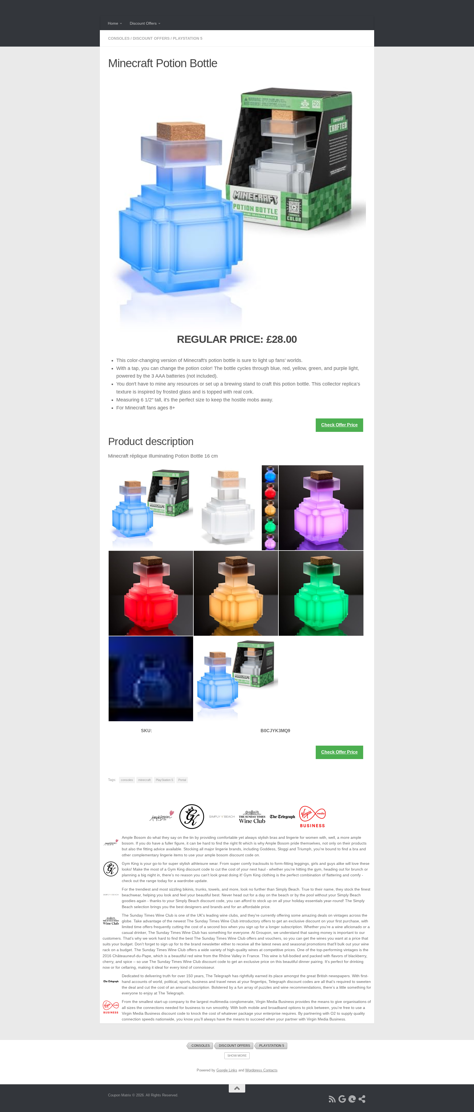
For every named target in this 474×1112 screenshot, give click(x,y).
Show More (237, 1055)
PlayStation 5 (187, 38)
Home (113, 23)
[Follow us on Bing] (352, 1099)
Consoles (118, 38)
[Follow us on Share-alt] (362, 1099)
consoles (127, 780)
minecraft (144, 780)
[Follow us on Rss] (332, 1099)
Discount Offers (143, 23)
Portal (182, 780)
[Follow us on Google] (342, 1099)
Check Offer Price (339, 425)
